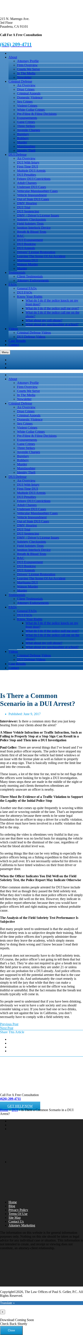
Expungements (27, 118)
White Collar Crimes (31, 110)
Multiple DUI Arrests (31, 170)
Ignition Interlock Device (34, 228)
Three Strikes (26, 126)
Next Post (6, 1028)
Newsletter (24, 77)
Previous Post (9, 1024)
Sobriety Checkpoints (31, 219)
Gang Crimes (26, 122)
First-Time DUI (27, 166)
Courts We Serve (28, 69)
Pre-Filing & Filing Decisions (37, 114)
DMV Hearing (27, 203)
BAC (20, 236)
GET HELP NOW (20, 1106)
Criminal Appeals (28, 93)
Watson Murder (27, 264)
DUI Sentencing (28, 211)
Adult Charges (27, 183)
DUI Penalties (26, 175)
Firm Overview (27, 65)
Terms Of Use (18, 1214)
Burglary (23, 134)
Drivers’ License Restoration (36, 252)
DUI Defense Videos (31, 336)
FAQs (13, 284)
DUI (15, 1110)
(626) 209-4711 (10, 1099)
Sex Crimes (25, 101)
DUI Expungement (30, 240)
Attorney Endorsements (33, 280)
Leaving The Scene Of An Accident (41, 256)
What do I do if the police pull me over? (52, 308)
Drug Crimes (25, 89)
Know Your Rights (29, 296)
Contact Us (16, 1221)
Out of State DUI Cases (33, 199)
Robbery (23, 138)
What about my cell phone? (44, 320)
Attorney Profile (28, 61)
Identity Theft (26, 150)
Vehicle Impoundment (32, 195)
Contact (14, 344)
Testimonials (17, 272)
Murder (22, 142)
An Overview (26, 85)
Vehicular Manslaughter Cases (37, 191)
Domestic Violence (30, 97)
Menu (5, 352)
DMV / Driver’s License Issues (38, 215)
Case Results (17, 341)
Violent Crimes (27, 105)
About (13, 57)
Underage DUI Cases (31, 187)
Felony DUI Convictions (33, 179)
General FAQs (27, 288)
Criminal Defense (20, 81)
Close (11, 1330)
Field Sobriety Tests (30, 223)
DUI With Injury (28, 162)
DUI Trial (23, 207)
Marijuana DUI (27, 260)
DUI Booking (26, 244)
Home (4, 1110)
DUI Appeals (26, 248)
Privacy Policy (18, 1210)
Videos (13, 329)
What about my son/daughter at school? (52, 324)
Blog (12, 1206)
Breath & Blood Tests (31, 232)
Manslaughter (26, 146)
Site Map (15, 1217)
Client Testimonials (30, 276)
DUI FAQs (24, 292)
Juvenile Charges (28, 130)
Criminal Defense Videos (34, 332)
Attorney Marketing (22, 1225)
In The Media (26, 73)
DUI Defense (18, 154)
